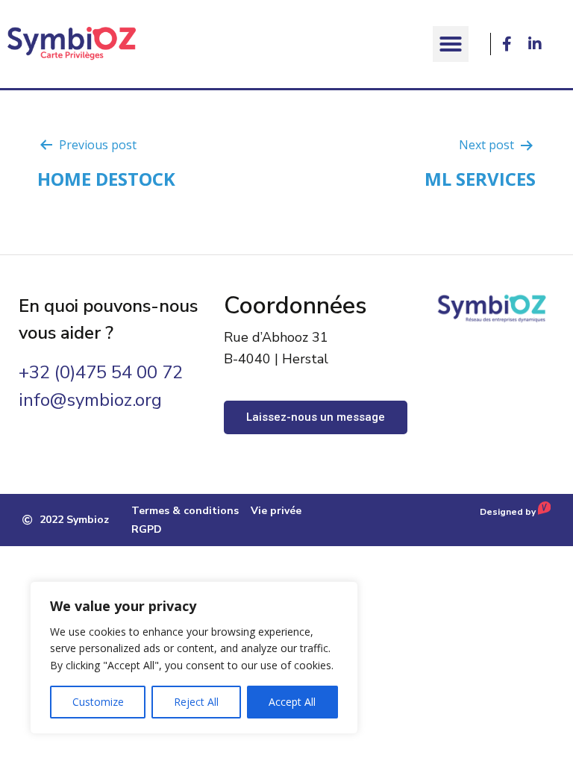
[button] (451, 44)
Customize (98, 702)
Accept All (292, 702)
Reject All (196, 702)
